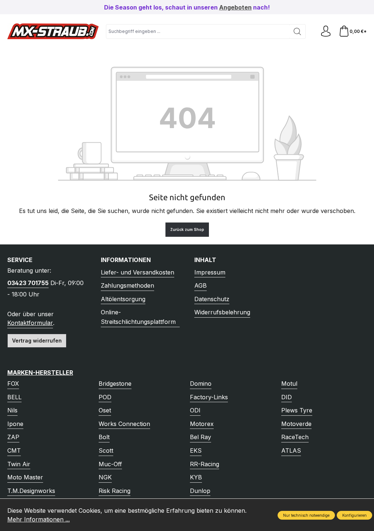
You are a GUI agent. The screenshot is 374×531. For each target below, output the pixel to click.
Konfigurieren (354, 515)
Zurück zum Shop (187, 229)
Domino (200, 383)
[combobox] (198, 31)
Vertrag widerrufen (37, 340)
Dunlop (200, 490)
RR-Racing (204, 464)
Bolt (104, 437)
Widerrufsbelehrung (222, 312)
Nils (12, 410)
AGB (200, 285)
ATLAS (291, 450)
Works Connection (124, 423)
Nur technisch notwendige (306, 515)
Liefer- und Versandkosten (137, 272)
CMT (14, 450)
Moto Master (25, 477)
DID (286, 397)
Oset (105, 410)
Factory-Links (209, 397)
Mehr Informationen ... (38, 519)
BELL (14, 397)
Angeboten (235, 7)
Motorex (202, 423)
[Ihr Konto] (325, 31)
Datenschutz (211, 299)
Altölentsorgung (123, 299)
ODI (195, 410)
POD (105, 397)
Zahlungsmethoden (127, 285)
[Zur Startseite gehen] (53, 31)
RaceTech (295, 437)
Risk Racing (114, 490)
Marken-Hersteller (40, 372)
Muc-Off (110, 464)
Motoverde (296, 423)
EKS (196, 450)
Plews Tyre (296, 410)
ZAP (13, 437)
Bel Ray (200, 437)
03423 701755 (28, 283)
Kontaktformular (30, 322)
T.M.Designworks (31, 490)
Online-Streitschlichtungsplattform (138, 316)
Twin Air (18, 464)
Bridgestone (115, 383)
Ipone (15, 423)
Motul (289, 383)
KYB (196, 477)
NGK (105, 477)
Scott (106, 450)
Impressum (209, 272)
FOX (13, 383)
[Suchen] (297, 31)
